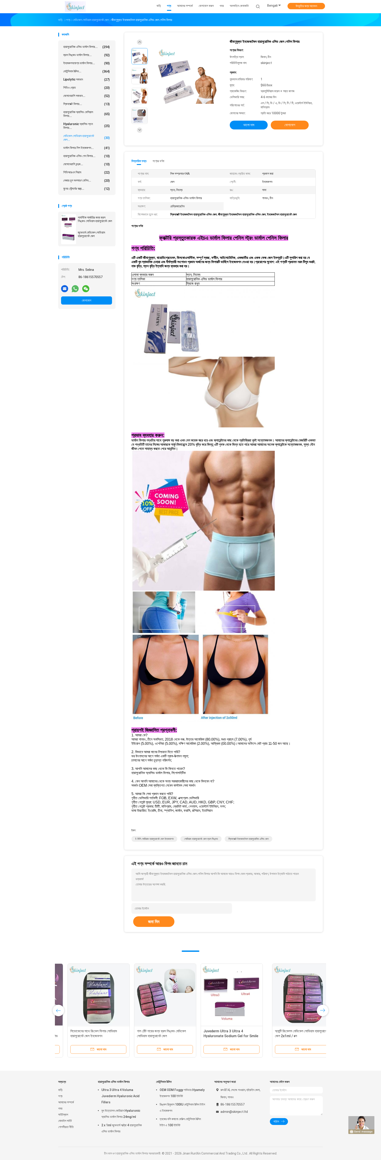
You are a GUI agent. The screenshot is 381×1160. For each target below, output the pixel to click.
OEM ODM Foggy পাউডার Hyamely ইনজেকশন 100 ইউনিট (182, 1093)
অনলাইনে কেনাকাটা (239, 5)
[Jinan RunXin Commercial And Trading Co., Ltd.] (75, 6)
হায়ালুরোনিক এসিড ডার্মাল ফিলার (114, 1081)
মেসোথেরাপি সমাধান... (86, 96)
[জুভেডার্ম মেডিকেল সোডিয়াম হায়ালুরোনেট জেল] (68, 236)
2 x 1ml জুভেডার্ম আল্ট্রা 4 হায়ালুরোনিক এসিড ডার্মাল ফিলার (121, 1128)
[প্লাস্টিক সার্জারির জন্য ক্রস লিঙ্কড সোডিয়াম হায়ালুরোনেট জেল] (68, 221)
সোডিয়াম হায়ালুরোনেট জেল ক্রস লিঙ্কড (201, 838)
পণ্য (60, 1096)
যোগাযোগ (86, 300)
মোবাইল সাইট (65, 1121)
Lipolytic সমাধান (86, 79)
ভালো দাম (248, 125)
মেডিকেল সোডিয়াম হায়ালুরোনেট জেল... (86, 137)
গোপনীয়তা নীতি (66, 1127)
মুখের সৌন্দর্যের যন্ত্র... (86, 189)
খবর (60, 1108)
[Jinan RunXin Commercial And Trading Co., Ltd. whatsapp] (75, 288)
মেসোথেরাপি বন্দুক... (86, 164)
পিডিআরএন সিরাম (86, 172)
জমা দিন (153, 921)
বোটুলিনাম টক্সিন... (86, 71)
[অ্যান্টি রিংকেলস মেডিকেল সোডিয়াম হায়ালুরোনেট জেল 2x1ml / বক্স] (89, 994)
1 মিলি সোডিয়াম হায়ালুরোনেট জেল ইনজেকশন (154, 838)
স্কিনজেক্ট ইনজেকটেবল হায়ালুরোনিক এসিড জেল (248, 838)
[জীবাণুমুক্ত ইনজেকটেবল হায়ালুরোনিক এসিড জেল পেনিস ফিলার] (187, 76)
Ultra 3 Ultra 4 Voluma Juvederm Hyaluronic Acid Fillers (120, 1096)
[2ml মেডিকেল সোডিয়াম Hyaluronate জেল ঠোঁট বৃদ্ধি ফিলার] (222, 994)
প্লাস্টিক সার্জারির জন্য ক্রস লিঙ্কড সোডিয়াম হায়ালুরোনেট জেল (95, 219)
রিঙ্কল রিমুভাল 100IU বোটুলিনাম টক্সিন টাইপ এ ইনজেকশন (182, 1107)
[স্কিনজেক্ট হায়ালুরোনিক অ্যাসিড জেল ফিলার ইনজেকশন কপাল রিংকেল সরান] (289, 994)
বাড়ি (60, 1090)
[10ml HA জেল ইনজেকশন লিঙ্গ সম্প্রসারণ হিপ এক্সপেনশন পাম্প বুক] (156, 994)
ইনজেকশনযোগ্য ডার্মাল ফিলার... (86, 63)
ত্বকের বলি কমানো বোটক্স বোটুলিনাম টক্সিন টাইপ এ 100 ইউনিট (180, 1122)
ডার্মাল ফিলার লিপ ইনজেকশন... (86, 148)
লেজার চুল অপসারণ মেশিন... (86, 180)
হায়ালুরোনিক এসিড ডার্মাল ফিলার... (86, 47)
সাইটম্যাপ (63, 1114)
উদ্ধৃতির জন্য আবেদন (306, 6)
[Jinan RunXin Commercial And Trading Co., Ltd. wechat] (85, 288)
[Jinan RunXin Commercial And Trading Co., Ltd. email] (64, 288)
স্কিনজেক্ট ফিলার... (86, 104)
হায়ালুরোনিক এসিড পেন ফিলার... (86, 156)
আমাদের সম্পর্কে (66, 1102)
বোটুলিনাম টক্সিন (164, 1081)
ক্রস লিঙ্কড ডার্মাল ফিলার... (86, 55)
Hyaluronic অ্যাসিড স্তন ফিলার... (86, 125)
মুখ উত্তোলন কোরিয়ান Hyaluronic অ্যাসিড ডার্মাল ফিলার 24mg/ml (120, 1114)
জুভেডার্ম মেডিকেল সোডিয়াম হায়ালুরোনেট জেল (91, 234)
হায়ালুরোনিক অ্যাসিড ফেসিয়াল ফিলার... (86, 114)
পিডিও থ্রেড (86, 88)
